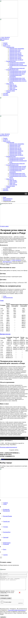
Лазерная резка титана (15, 57)
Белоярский (6, 509)
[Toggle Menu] (26, 193)
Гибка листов (12, 85)
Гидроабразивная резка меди (16, 73)
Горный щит (6, 521)
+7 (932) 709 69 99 (5, 37)
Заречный (5, 537)
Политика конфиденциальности (8, 447)
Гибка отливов (13, 86)
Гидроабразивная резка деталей (17, 71)
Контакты (5, 95)
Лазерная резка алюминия (16, 55)
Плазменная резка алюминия (17, 62)
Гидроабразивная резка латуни (17, 72)
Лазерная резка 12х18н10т (16, 59)
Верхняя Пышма (7, 516)
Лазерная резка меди (14, 51)
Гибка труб (12, 88)
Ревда (4, 549)
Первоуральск (6, 542)
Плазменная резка (11, 61)
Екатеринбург (6, 532)
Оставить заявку (4, 226)
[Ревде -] (2, 40)
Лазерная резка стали (15, 50)
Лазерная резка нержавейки (16, 48)
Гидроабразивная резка (12, 69)
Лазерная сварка (10, 90)
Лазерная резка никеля (15, 58)
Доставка (5, 93)
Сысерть (5, 554)
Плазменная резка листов (16, 64)
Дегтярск (5, 526)
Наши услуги (6, 45)
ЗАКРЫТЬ (3, 617)
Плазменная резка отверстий (17, 68)
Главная (5, 43)
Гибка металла (10, 83)
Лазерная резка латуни (15, 52)
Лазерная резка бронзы (15, 54)
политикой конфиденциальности (17, 610)
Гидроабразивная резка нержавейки (15, 76)
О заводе (5, 44)
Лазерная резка (10, 47)
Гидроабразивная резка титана (17, 79)
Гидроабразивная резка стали (17, 78)
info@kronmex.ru (4, 39)
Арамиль (5, 502)
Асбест (5, 504)
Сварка (8, 92)
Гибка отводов (13, 89)
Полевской (6, 544)
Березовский (6, 510)
